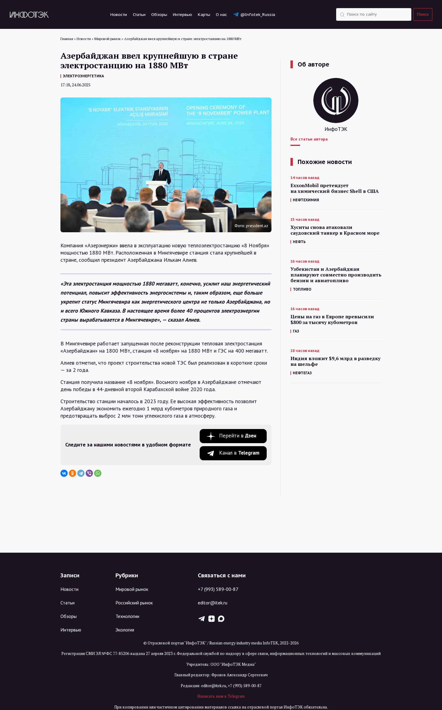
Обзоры (159, 14)
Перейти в (237, 435)
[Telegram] (80, 473)
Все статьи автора (309, 139)
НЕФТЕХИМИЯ (306, 200)
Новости (118, 14)
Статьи (139, 14)
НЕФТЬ (299, 241)
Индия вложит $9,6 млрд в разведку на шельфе (335, 361)
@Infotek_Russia (257, 14)
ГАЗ (296, 331)
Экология (124, 630)
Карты (204, 14)
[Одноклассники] (72, 473)
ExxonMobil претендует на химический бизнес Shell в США (334, 188)
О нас (221, 14)
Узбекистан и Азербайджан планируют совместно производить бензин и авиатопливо (336, 274)
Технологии (127, 616)
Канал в (239, 452)
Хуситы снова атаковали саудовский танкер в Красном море (334, 230)
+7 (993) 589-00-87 (218, 589)
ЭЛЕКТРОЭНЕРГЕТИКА (83, 76)
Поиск (423, 14)
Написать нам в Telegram (221, 696)
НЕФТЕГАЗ (302, 373)
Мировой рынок (131, 589)
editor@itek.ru (212, 603)
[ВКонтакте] (64, 473)
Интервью (182, 14)
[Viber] (89, 473)
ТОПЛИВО (302, 289)
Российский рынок (134, 603)
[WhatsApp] (97, 473)
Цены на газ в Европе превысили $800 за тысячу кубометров (332, 319)
